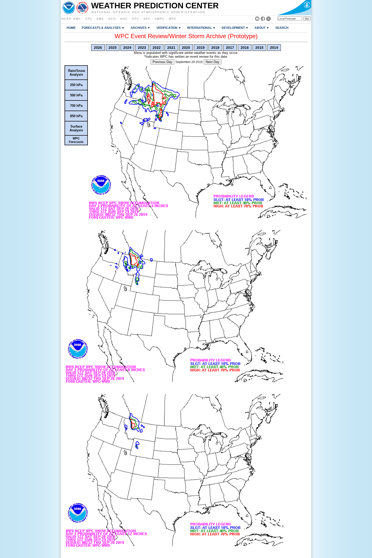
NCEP (66, 18)
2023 (142, 48)
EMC (100, 18)
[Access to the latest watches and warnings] (82, 7)
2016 (245, 48)
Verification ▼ (168, 27)
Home (71, 27)
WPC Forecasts (76, 140)
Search (281, 27)
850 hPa (76, 116)
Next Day (212, 62)
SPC (147, 18)
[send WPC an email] (257, 19)
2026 (98, 48)
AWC (77, 18)
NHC (124, 18)
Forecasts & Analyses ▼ (103, 27)
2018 (215, 48)
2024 (127, 48)
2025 (113, 48)
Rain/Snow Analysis (76, 72)
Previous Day (162, 62)
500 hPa (76, 95)
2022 (157, 48)
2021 (171, 48)
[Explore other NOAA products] (69, 7)
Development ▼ (235, 27)
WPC (173, 18)
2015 (259, 48)
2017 (230, 48)
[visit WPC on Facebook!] (263, 19)
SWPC (160, 18)
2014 (274, 48)
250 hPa (76, 85)
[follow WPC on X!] (268, 19)
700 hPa (76, 106)
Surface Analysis (76, 128)
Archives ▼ (140, 27)
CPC (89, 18)
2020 (186, 48)
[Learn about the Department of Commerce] (294, 7)
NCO (112, 18)
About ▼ (262, 27)
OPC (135, 18)
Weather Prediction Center (155, 5)
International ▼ (201, 27)
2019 (201, 48)
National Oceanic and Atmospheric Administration (148, 12)
